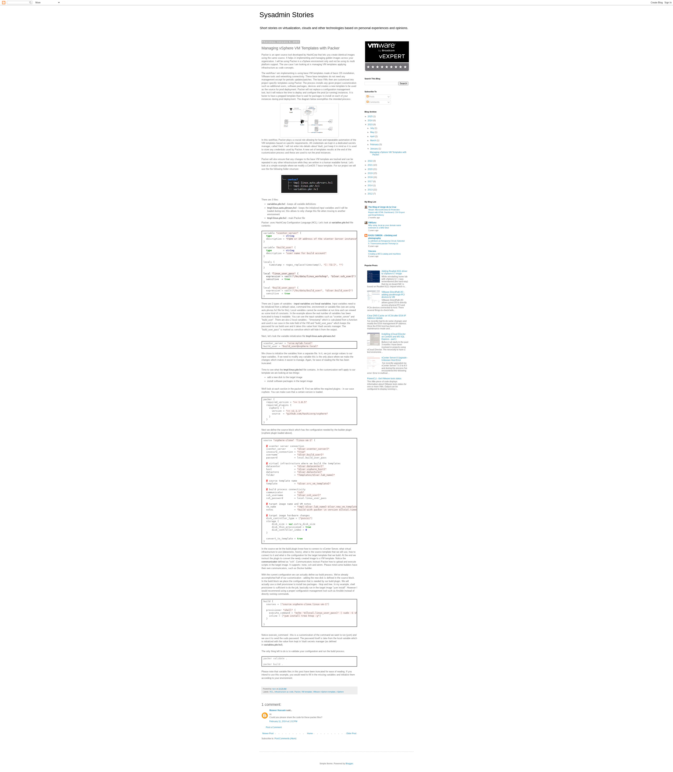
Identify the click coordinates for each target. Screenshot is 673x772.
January (374, 148)
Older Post (351, 733)
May (372, 132)
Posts (371, 96)
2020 (370, 169)
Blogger (349, 763)
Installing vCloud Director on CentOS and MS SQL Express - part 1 (394, 336)
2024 (370, 120)
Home (310, 733)
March (373, 140)
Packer (297, 692)
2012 (370, 194)
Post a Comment (274, 727)
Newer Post (267, 733)
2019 (370, 173)
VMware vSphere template (324, 692)
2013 (370, 189)
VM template (306, 692)
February (374, 144)
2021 (370, 165)
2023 (370, 124)
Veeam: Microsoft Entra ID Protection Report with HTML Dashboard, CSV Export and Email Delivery (386, 212)
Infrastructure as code (283, 692)
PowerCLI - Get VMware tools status (384, 378)
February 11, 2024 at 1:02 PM (283, 721)
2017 (370, 181)
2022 (370, 161)
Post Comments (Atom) (285, 738)
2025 (370, 116)
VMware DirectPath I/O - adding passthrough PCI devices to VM (393, 294)
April (372, 136)
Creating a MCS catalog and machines (384, 254)
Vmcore (372, 251)
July (372, 128)
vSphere (340, 692)
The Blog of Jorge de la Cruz (382, 207)
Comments (374, 102)
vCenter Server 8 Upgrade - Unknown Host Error (395, 358)
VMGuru (372, 222)
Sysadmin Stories (286, 15)
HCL (271, 692)
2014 (370, 185)
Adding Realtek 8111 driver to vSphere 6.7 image (394, 272)
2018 (370, 177)
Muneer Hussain (277, 710)
